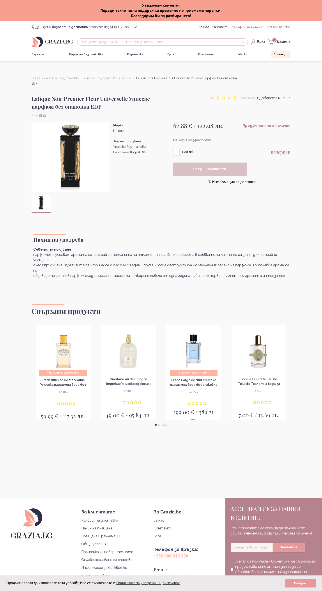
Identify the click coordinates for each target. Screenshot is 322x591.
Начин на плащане (96, 528)
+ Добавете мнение (273, 98)
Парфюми (38, 54)
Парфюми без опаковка (86, 54)
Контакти (221, 27)
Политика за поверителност (107, 552)
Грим (170, 54)
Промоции (281, 54)
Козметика (135, 54)
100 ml (187, 152)
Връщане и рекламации (101, 536)
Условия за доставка (99, 520)
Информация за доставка (234, 181)
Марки (243, 54)
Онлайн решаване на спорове (106, 560)
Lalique (118, 131)
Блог (158, 536)
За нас (204, 27)
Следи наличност (209, 169)
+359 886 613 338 (277, 27)
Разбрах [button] (300, 583)
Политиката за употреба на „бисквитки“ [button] (148, 583)
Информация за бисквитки (104, 568)
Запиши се (288, 547)
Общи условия (93, 544)
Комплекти (206, 54)
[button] (155, 425)
